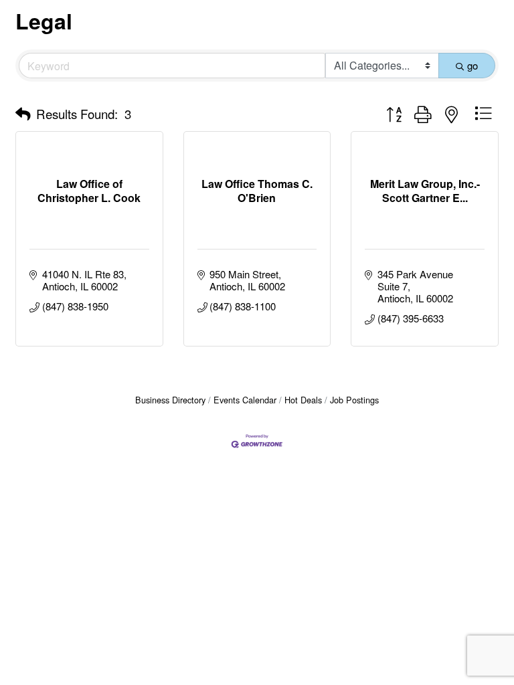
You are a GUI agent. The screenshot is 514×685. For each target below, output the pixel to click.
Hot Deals (303, 399)
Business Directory (170, 399)
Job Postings (354, 399)
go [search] (472, 65)
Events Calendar (244, 399)
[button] (23, 113)
